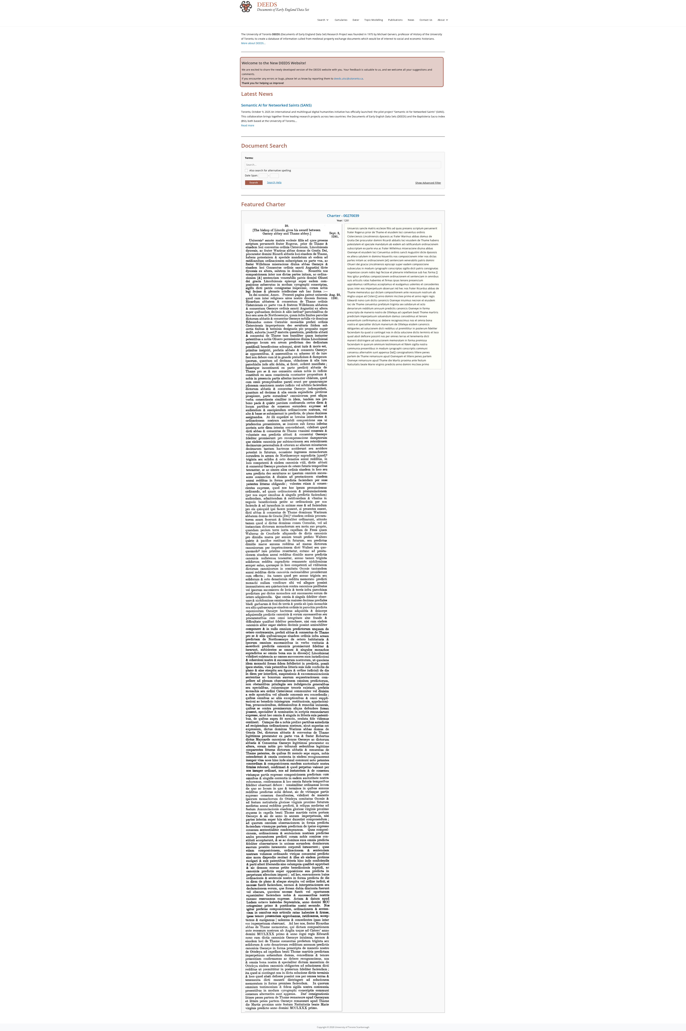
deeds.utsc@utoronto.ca (348, 78)
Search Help (274, 182)
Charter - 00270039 (343, 215)
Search (254, 182)
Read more (247, 125)
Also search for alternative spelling (270, 170)
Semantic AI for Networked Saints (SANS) (276, 105)
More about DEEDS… (253, 43)
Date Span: (251, 175)
